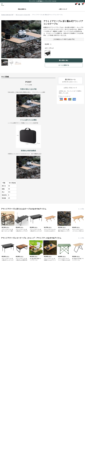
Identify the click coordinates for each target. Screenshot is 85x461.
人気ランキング (63, 9)
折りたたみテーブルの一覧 (23, 14)
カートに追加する (63, 65)
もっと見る (81, 208)
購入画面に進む (63, 60)
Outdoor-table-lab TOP (7, 14)
